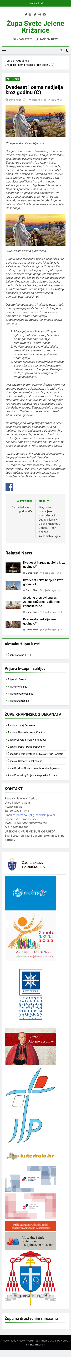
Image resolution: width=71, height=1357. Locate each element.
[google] (39, 15)
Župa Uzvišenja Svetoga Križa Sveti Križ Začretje (35, 754)
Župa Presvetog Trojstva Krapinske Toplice (32, 775)
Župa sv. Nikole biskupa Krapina (26, 732)
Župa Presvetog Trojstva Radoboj (27, 739)
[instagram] (30, 15)
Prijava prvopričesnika (20, 693)
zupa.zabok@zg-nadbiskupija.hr (34, 815)
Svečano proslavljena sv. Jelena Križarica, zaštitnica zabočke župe (41, 602)
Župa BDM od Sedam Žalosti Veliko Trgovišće (34, 768)
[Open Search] (61, 50)
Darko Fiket (15, 99)
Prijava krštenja (17, 679)
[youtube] (44, 15)
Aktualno (13, 79)
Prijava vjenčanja (17, 686)
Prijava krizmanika (18, 700)
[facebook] (26, 15)
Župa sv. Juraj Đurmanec (22, 725)
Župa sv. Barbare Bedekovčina (25, 761)
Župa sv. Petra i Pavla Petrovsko (26, 746)
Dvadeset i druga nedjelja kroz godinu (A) (36, 3)
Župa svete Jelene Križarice (35, 26)
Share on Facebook (9, 487)
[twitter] (34, 15)
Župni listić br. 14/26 (19, 655)
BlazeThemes (37, 1344)
